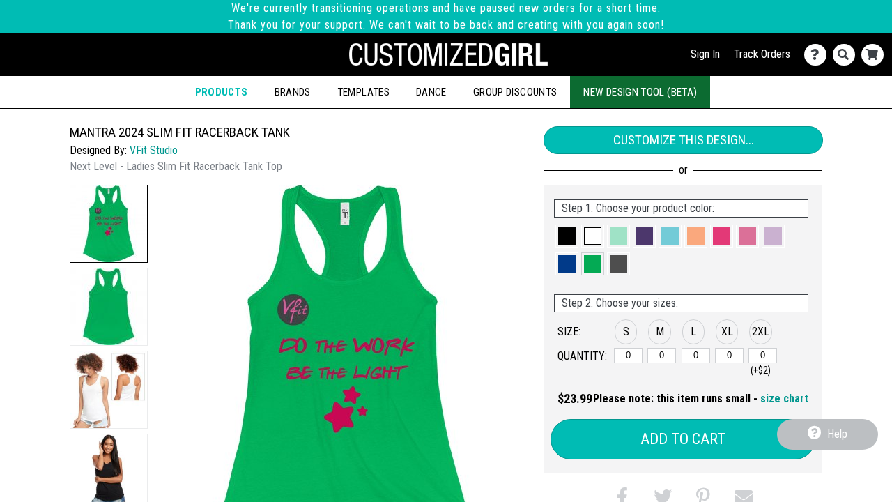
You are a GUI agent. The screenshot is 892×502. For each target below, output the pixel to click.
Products (221, 92)
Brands (293, 92)
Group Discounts (515, 92)
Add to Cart (682, 439)
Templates (363, 92)
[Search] (847, 55)
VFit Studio (154, 150)
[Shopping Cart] (875, 55)
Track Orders (762, 54)
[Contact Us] (818, 55)
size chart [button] (784, 398)
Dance (431, 92)
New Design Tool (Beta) (640, 92)
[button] (108, 223)
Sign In (705, 54)
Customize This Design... (683, 140)
